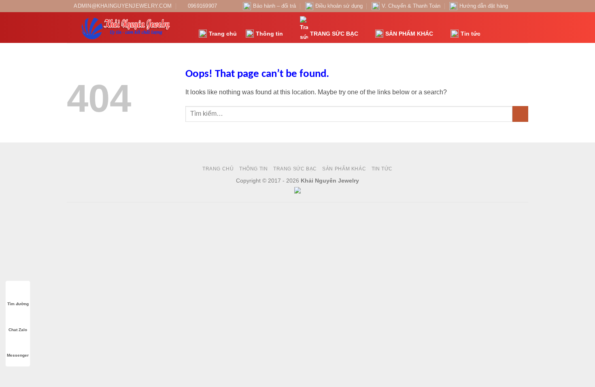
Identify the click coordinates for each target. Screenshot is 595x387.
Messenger (18, 355)
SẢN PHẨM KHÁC (409, 33)
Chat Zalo (17, 329)
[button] (491, 28)
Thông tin (269, 33)
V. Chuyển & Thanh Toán (411, 6)
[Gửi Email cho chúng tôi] (524, 6)
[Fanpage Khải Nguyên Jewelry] (516, 6)
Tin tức (470, 33)
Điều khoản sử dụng (339, 6)
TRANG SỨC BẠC (334, 33)
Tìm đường (18, 304)
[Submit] (520, 114)
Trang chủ (223, 33)
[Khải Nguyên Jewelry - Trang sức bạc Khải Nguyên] (127, 28)
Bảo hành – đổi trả (274, 6)
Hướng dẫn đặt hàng (483, 6)
